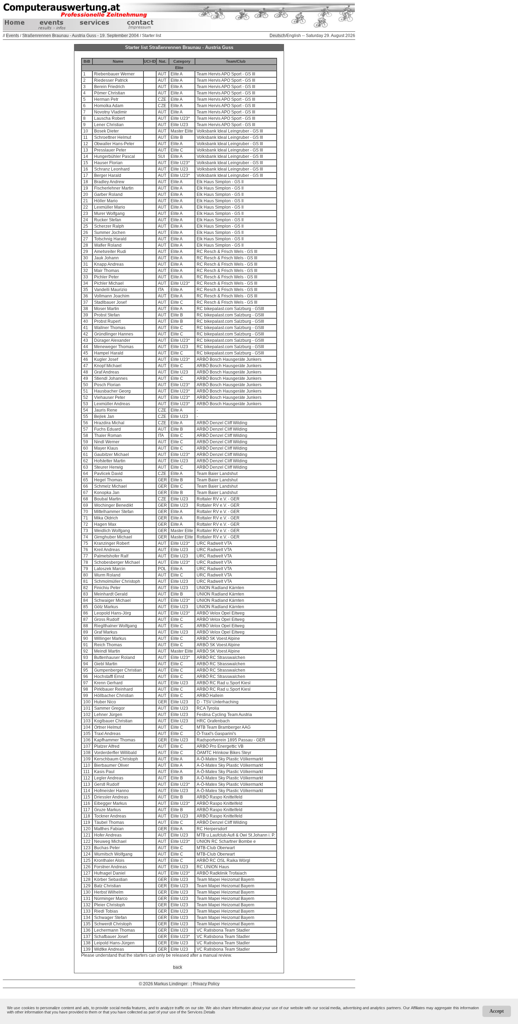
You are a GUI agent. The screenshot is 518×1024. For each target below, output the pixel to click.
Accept (496, 1011)
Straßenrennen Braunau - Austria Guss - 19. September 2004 (80, 35)
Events (12, 35)
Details (209, 1012)
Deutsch (277, 35)
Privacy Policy (206, 983)
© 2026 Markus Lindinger (164, 983)
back (177, 967)
